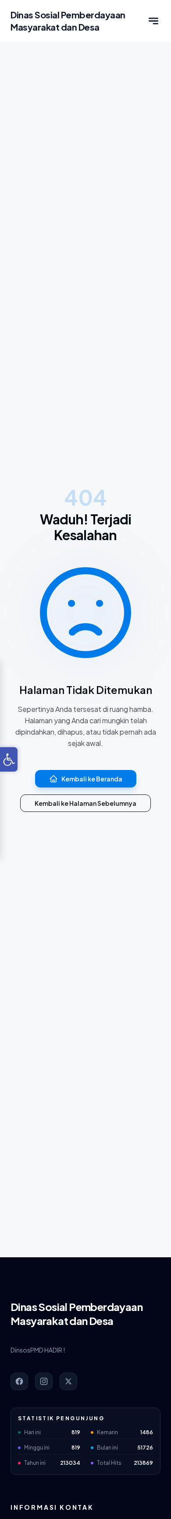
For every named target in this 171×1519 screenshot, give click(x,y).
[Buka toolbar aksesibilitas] (9, 759)
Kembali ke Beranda (91, 779)
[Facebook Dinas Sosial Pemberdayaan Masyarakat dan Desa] (19, 1381)
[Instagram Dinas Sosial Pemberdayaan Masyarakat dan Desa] (44, 1381)
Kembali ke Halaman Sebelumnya (85, 803)
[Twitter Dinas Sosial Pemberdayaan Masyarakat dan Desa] (68, 1381)
